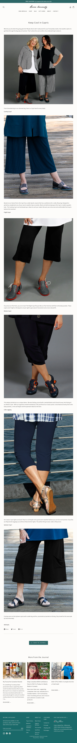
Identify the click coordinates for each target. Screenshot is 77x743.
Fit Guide (46, 725)
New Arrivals (23, 11)
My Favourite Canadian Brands (12, 682)
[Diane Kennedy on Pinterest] (10, 733)
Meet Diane (38, 721)
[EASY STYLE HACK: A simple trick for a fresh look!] (62, 670)
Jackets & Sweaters (28, 726)
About (49, 11)
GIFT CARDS (42, 11)
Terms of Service (37, 733)
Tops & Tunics (29, 721)
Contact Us (46, 723)
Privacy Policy (36, 737)
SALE (35, 11)
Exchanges (46, 730)
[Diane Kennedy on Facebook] (7, 733)
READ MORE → (7, 702)
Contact (55, 11)
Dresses (28, 730)
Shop (30, 11)
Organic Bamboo (37, 724)
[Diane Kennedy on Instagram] (4, 733)
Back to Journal (39, 642)
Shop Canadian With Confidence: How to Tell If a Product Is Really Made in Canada (37, 684)
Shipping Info (47, 728)
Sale (27, 732)
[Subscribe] (22, 728)
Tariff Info (37, 730)
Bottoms (28, 723)
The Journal (38, 727)
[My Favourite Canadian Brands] (14, 670)
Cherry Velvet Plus (58, 725)
